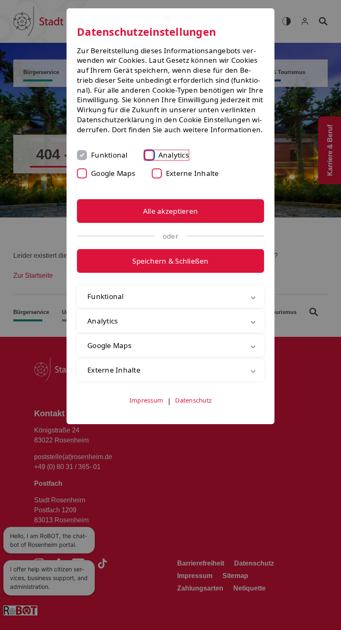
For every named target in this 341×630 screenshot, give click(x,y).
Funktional (109, 155)
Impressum (146, 409)
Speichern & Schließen (170, 261)
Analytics (173, 155)
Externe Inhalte (192, 173)
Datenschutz (193, 409)
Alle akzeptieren (170, 211)
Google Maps (113, 173)
